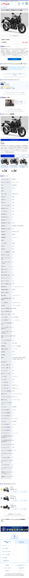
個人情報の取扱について (21, 565)
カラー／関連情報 (21, 155)
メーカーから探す (5, 548)
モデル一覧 (7, 155)
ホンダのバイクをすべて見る (14, 109)
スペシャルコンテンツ (21, 542)
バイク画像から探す (5, 560)
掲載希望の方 (21, 568)
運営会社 (7, 570)
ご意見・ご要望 (7, 568)
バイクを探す (14, 491)
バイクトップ (4, 545)
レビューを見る (23, 491)
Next (26, 102)
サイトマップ (21, 570)
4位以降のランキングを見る (14, 514)
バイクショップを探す (6, 554)
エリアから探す (4, 557)
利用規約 (7, 565)
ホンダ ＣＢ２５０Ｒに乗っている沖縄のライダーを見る (14, 74)
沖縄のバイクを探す (7, 542)
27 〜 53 (25, 42)
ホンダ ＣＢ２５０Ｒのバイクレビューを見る (14, 92)
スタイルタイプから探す (6, 551)
